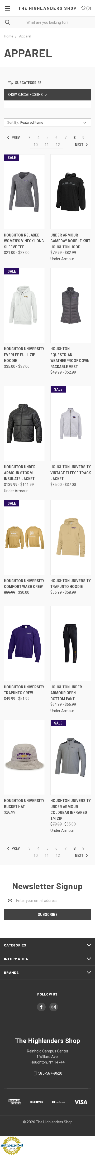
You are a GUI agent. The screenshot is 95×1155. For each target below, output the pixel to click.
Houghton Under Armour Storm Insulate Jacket (20, 473)
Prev (15, 137)
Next (79, 144)
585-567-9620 (50, 1073)
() (88, 8)
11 (47, 145)
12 (58, 145)
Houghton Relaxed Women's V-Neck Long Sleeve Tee (24, 241)
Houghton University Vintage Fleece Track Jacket (70, 473)
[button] (25, 83)
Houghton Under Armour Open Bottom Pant (66, 693)
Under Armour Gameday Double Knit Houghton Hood (70, 241)
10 (36, 145)
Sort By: (13, 122)
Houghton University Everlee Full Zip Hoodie (24, 354)
